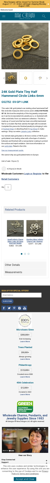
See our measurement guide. (12, 150)
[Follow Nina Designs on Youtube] (24, 308)
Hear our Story (25, 455)
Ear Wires (33, 129)
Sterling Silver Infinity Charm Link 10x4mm (34, 240)
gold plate (8, 146)
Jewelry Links (26, 131)
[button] (21, 253)
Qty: (2, 187)
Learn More (25, 341)
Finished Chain (8, 129)
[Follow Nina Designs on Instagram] (19, 308)
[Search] (43, 16)
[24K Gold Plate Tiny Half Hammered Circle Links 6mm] (25, 78)
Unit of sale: (6, 161)
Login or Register (33, 173)
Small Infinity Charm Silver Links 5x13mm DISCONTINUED (15, 241)
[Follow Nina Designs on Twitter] (9, 308)
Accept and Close (25, 479)
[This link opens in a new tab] (25, 402)
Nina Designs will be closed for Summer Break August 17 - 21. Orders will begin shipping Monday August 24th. (24, 4)
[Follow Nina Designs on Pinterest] (14, 308)
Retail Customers (10, 179)
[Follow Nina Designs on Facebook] (4, 308)
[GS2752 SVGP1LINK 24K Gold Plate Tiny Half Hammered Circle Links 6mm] (11, 78)
